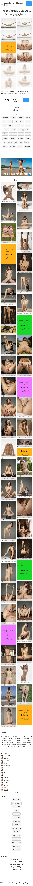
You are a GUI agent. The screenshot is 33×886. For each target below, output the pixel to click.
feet (16, 122)
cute (4, 126)
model (28, 126)
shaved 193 (16, 850)
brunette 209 (16, 807)
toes (21, 142)
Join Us (29, 4)
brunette (5, 118)
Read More (16, 749)
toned (26, 130)
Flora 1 (6, 790)
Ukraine (20, 118)
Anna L (18, 110)
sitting (5, 138)
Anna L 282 (7, 756)
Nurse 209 (16, 814)
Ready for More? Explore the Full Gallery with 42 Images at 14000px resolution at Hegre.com (14, 92)
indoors (5, 134)
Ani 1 (5, 763)
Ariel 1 (6, 768)
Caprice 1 (6, 770)
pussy (10, 122)
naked (13, 130)
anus (17, 126)
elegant (10, 142)
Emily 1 (6, 782)
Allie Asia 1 (7, 758)
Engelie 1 (6, 787)
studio (21, 122)
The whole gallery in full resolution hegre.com (16, 15)
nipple (5, 146)
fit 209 (16, 810)
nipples (13, 118)
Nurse (28, 138)
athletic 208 (16, 821)
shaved (28, 118)
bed (4, 122)
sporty (27, 142)
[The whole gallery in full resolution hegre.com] (24, 69)
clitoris (19, 130)
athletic (11, 126)
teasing (28, 134)
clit (16, 142)
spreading (13, 134)
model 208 (17, 825)
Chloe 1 (6, 775)
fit (4, 142)
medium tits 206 (16, 842)
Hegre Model (16, 867)
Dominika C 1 (8, 780)
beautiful (20, 138)
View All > (16, 792)
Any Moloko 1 (8, 765)
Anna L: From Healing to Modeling (13, 3)
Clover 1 (6, 778)
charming (12, 138)
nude (6, 130)
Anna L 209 (16, 800)
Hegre (16, 859)
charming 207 (16, 835)
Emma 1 (6, 785)
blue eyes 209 (16, 803)
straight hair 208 (16, 828)
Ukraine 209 (16, 817)
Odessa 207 (16, 839)
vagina (20, 146)
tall (22, 126)
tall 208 (16, 832)
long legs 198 (16, 846)
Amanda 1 (7, 761)
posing (21, 134)
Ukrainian (12, 146)
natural (28, 122)
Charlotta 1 (7, 773)
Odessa (27, 146)
